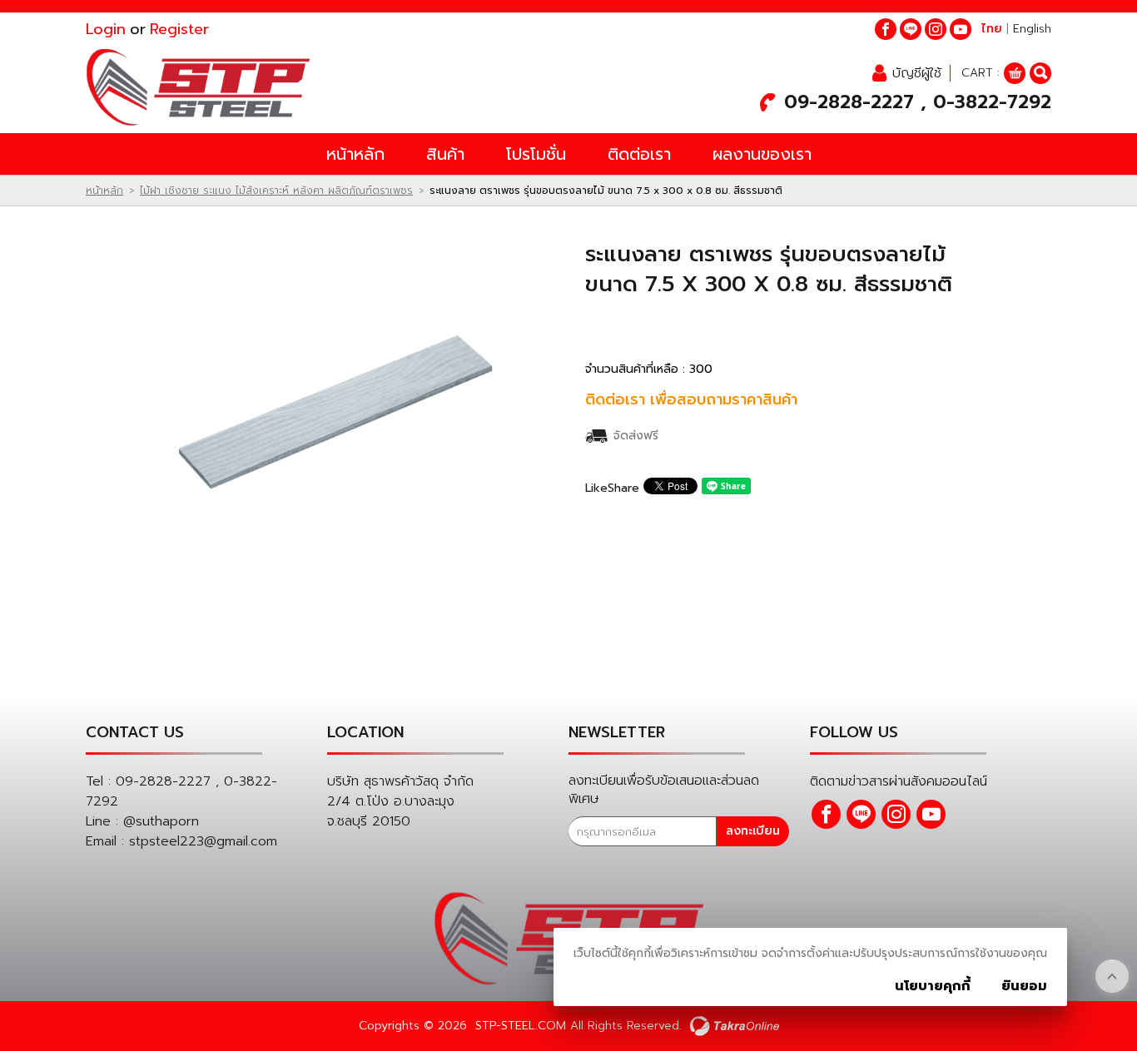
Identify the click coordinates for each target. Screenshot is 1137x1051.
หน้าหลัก (355, 153)
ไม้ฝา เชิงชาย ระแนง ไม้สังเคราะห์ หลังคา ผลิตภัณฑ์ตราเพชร (276, 190)
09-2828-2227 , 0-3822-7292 (917, 102)
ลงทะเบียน (753, 831)
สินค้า (445, 153)
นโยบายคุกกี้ (933, 986)
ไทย (991, 28)
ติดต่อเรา (639, 153)
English (1032, 28)
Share (623, 488)
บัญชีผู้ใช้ (916, 73)
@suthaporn (161, 821)
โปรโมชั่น (536, 153)
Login (106, 29)
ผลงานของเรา (762, 153)
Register (179, 29)
